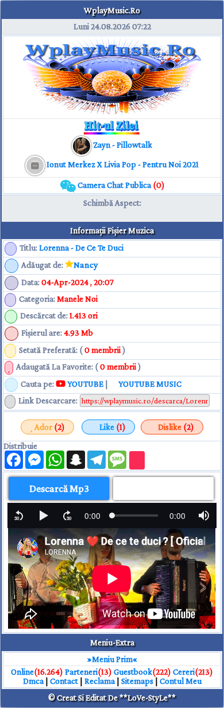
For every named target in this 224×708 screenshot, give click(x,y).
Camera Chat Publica (120, 185)
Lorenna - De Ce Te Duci (81, 247)
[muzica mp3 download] (36, 164)
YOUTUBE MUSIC (149, 383)
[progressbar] (92, 515)
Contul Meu (181, 681)
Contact (64, 681)
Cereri (184, 671)
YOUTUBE (84, 383)
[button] (18, 515)
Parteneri (81, 671)
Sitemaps (137, 681)
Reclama (99, 681)
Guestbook (133, 671)
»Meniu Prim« (112, 659)
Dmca (33, 681)
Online (22, 671)
